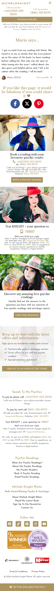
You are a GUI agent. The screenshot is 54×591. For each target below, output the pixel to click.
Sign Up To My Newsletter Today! (27, 369)
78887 (30, 232)
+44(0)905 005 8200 (29, 162)
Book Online (27, 20)
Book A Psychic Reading (27, 180)
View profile (43, 77)
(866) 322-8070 (41, 12)
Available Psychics (29, 587)
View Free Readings (27, 315)
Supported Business (38, 172)
